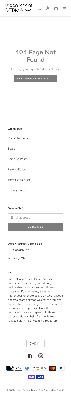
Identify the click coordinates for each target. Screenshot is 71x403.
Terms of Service (19, 179)
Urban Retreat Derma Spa (29, 390)
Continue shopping (32, 78)
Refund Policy (17, 169)
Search (12, 148)
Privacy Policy (17, 190)
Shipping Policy (18, 159)
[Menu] (64, 8)
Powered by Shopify (54, 390)
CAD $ (34, 343)
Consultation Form (20, 138)
